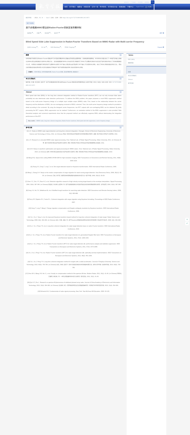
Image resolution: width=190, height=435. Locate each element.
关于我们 (72, 7)
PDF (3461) (131, 59)
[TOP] (187, 220)
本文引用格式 (132, 75)
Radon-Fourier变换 (57, 72)
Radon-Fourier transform (69, 120)
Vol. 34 (41, 17)
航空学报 (29, 17)
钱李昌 (29, 33)
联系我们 (147, 2)
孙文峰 (47, 33)
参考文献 (131, 83)
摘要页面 (130, 63)
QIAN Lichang (31, 47)
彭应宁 (56, 33)
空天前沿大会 (112, 7)
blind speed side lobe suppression (86, 120)
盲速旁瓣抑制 (68, 72)
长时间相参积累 (46, 72)
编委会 (79, 7)
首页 (66, 7)
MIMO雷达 (37, 72)
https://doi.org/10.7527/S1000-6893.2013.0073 (76, 17)
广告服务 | (134, 2)
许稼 (38, 33)
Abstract (130, 79)
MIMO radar (40, 120)
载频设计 (76, 72)
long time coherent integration (52, 120)
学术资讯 (103, 7)
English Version (140, 6)
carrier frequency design (103, 120)
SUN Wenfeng (55, 47)
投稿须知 (122, 7)
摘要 (129, 72)
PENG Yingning (70, 47)
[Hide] (187, 223)
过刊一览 (95, 7)
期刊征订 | (127, 2)
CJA (149, 7)
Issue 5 (48, 17)
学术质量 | (141, 2)
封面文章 (87, 7)
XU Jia (43, 47)
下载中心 (130, 7)
